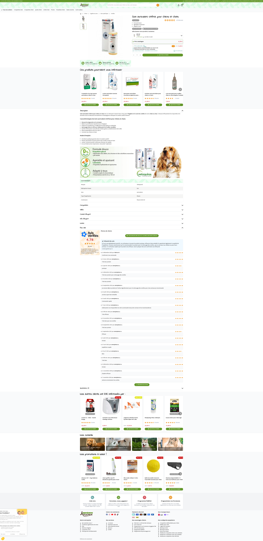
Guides (110, 530)
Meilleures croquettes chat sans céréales (171, 535)
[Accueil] (80, 13)
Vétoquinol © (136, 20)
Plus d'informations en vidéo (151, 29)
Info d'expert (84, 219)
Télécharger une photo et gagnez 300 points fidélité (142, 236)
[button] (3, 538)
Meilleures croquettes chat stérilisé (169, 536)
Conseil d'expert (85, 214)
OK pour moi (25, 534)
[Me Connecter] (179, 5)
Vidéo (82, 210)
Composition (84, 205)
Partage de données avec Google (10, 527)
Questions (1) (84, 388)
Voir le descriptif (136, 29)
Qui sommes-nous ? (87, 523)
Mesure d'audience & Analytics (10, 528)
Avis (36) (83, 228)
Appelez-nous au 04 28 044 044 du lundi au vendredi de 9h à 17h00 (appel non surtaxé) (242, 1)
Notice (82, 223)
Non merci (6, 534)
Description (84, 111)
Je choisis (16, 534)
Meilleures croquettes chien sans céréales (171, 533)
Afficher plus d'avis (142, 384)
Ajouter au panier (163, 55)
